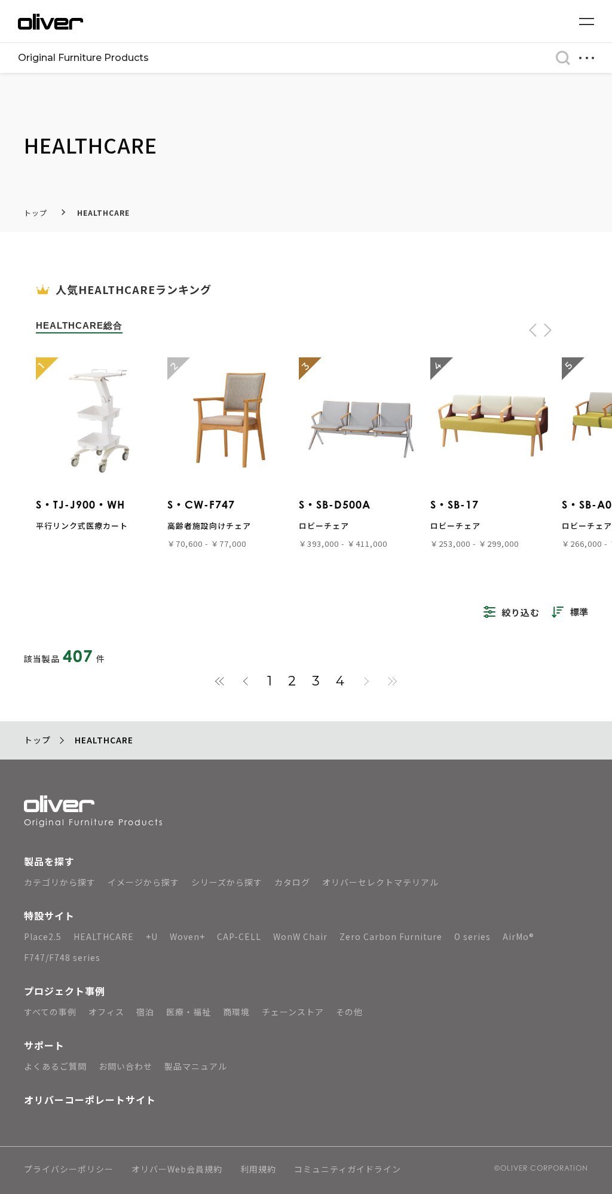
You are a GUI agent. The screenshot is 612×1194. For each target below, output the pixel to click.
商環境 (236, 1012)
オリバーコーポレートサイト (90, 1099)
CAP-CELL (239, 936)
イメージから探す (143, 882)
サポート (44, 1045)
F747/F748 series (62, 957)
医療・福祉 (188, 1012)
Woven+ (187, 936)
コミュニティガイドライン (347, 1170)
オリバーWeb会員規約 (176, 1170)
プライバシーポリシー (69, 1170)
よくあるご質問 (55, 1066)
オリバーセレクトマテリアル (380, 882)
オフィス (106, 1012)
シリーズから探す (226, 882)
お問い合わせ (125, 1066)
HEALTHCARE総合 (79, 325)
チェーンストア (293, 1012)
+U (152, 936)
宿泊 (145, 1012)
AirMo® (518, 936)
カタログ (292, 882)
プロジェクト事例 (64, 991)
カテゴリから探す (60, 882)
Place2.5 (43, 936)
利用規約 (258, 1170)
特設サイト (49, 915)
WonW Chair (300, 936)
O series (472, 936)
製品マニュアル (195, 1066)
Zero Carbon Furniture (390, 936)
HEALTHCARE (103, 212)
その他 (349, 1012)
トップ (35, 212)
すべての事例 (50, 1012)
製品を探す (49, 861)
